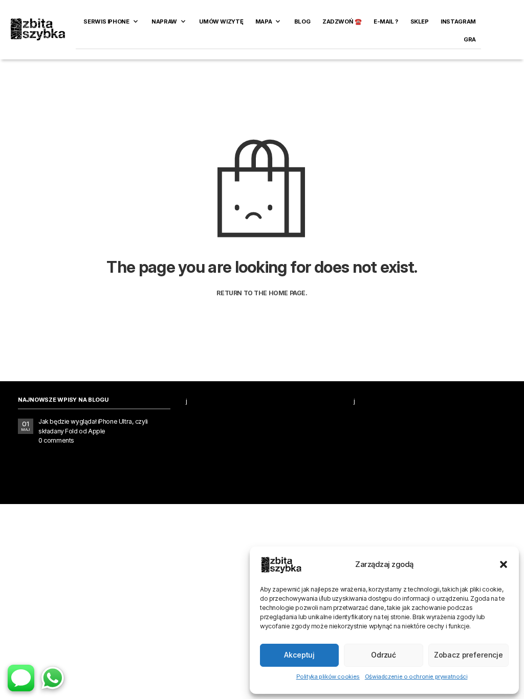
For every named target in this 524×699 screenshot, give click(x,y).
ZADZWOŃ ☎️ (342, 21)
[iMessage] (21, 678)
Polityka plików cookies (328, 676)
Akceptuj (299, 654)
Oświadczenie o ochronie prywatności (416, 676)
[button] (503, 564)
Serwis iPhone (106, 21)
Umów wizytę (221, 21)
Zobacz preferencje (468, 654)
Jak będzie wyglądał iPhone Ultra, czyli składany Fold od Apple (93, 426)
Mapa (263, 21)
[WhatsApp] (52, 678)
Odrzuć (383, 654)
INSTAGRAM (458, 21)
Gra (470, 39)
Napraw (164, 21)
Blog (302, 21)
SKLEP (419, 21)
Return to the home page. (261, 293)
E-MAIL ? (386, 21)
